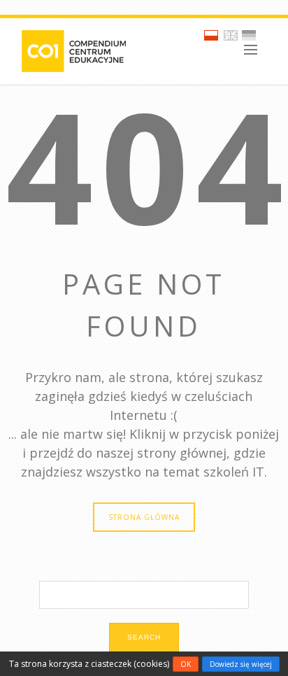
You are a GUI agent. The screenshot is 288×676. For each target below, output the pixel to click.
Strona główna (144, 517)
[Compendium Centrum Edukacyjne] (73, 50)
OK (185, 664)
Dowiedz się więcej (241, 664)
